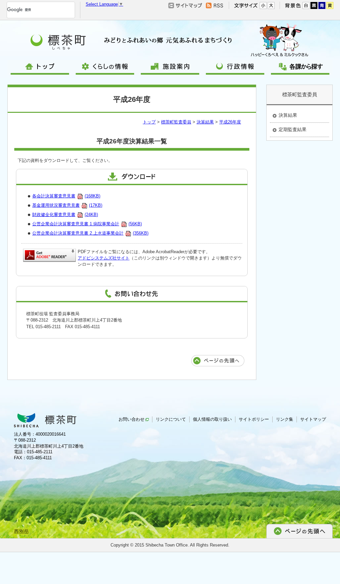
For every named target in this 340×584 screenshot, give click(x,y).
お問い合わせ (131, 419)
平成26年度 (230, 121)
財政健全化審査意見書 (65, 214)
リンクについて (171, 419)
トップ (149, 121)
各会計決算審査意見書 (66, 195)
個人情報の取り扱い (212, 419)
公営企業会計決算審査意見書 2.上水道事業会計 (90, 233)
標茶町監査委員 (176, 121)
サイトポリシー (254, 419)
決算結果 (205, 121)
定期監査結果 (292, 129)
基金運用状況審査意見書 (67, 205)
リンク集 (284, 419)
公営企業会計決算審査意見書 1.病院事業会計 (87, 223)
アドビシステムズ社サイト (103, 258)
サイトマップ (313, 419)
